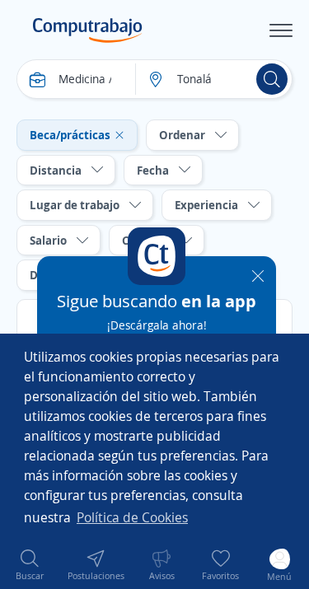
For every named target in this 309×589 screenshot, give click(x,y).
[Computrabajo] (88, 30)
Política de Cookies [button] (132, 517)
